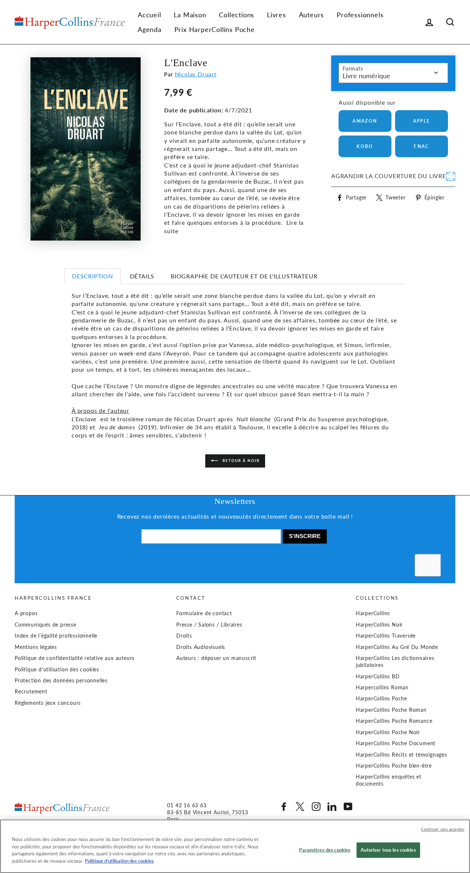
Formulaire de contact (204, 613)
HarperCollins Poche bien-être (394, 766)
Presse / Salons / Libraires (209, 625)
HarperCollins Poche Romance (394, 721)
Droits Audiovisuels (200, 647)
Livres (276, 15)
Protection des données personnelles (61, 680)
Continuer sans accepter (442, 829)
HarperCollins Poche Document (395, 743)
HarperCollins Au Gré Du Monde (397, 647)
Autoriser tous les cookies (388, 850)
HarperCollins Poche (381, 698)
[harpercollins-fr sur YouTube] (348, 806)
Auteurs (311, 15)
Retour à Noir (240, 460)
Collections (236, 15)
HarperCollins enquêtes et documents (389, 780)
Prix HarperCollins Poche (214, 29)
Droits (184, 636)
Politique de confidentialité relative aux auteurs (74, 658)
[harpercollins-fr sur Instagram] (316, 806)
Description (92, 276)
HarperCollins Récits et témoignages (401, 755)
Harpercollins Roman (382, 687)
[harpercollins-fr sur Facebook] (283, 806)
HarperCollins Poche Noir (388, 732)
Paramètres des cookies (324, 850)
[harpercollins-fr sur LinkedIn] (332, 806)
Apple (421, 121)
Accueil (149, 15)
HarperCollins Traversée (386, 636)
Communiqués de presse (45, 625)
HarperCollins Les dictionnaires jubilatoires (395, 661)
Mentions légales (36, 647)
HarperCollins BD (378, 676)
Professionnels (360, 15)
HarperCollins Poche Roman (391, 710)
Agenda (150, 29)
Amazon (364, 121)
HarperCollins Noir (379, 625)
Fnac (421, 146)
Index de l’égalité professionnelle (56, 636)
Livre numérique (366, 75)
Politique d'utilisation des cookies (57, 669)
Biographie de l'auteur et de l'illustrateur (244, 276)
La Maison (190, 15)
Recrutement (31, 692)
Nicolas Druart (196, 74)
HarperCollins (373, 613)
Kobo (365, 146)
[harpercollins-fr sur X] (300, 806)
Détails (142, 276)
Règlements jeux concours (48, 703)
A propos (26, 613)
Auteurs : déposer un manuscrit (216, 658)
